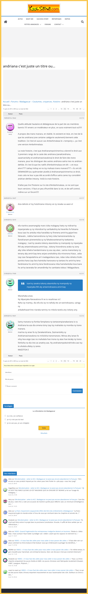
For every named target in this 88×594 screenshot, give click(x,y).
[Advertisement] (44, 42)
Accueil (6, 101)
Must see (29, 19)
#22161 (81, 273)
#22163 (81, 316)
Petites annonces (31, 24)
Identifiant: (8, 372)
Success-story (42, 19)
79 (74, 109)
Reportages (56, 19)
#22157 (81, 198)
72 (61, 109)
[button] (40, 24)
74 (68, 109)
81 (80, 109)
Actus (20, 19)
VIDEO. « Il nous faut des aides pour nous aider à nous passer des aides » (41, 541)
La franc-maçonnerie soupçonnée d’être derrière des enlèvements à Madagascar (44, 511)
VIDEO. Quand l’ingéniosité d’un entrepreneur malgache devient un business (42, 531)
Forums (48, 24)
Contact (57, 24)
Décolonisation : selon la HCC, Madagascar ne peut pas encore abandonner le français (46, 479)
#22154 (81, 118)
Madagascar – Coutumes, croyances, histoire (40, 101)
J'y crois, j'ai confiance (15, 416)
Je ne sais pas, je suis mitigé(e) (18, 423)
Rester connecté (12, 386)
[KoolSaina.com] (5, 21)
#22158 (81, 220)
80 (77, 109)
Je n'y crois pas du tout (15, 419)
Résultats (44, 433)
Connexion (77, 391)
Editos (67, 19)
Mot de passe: (9, 379)
